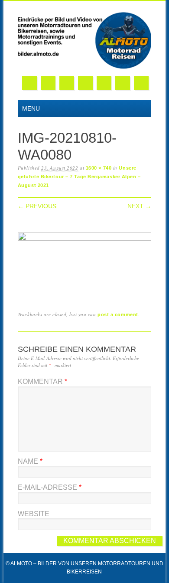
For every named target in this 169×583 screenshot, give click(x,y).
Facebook (29, 83)
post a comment (118, 314)
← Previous (37, 206)
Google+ (66, 83)
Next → (139, 206)
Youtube (85, 83)
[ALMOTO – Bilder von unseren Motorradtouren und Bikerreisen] (84, 67)
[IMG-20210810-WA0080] (84, 239)
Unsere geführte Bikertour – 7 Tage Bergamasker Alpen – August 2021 (79, 176)
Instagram (104, 83)
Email (122, 83)
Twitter (48, 83)
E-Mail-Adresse (49, 487)
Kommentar (42, 381)
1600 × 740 (99, 167)
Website (33, 513)
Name (30, 461)
